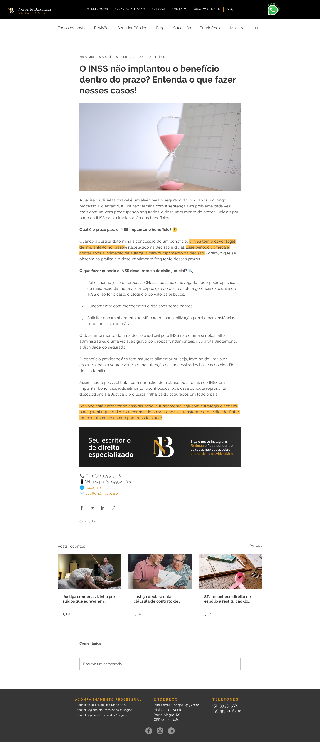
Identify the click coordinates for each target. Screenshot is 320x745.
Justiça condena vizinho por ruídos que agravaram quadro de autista (89, 598)
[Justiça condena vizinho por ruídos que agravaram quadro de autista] (89, 571)
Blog (160, 27)
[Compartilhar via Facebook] (81, 508)
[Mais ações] (238, 56)
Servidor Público (132, 27)
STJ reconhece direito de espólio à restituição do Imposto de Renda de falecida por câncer (227, 598)
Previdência (210, 27)
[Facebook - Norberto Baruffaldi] (148, 730)
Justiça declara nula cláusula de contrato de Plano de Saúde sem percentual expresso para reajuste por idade (158, 598)
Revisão (101, 27)
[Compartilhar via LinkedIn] (103, 508)
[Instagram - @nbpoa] (160, 730)
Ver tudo (256, 545)
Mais (234, 27)
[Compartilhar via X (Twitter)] (92, 508)
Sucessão (182, 27)
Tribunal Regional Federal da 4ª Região (101, 715)
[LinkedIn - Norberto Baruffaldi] (171, 730)
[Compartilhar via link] (113, 508)
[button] (257, 28)
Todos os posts (71, 27)
